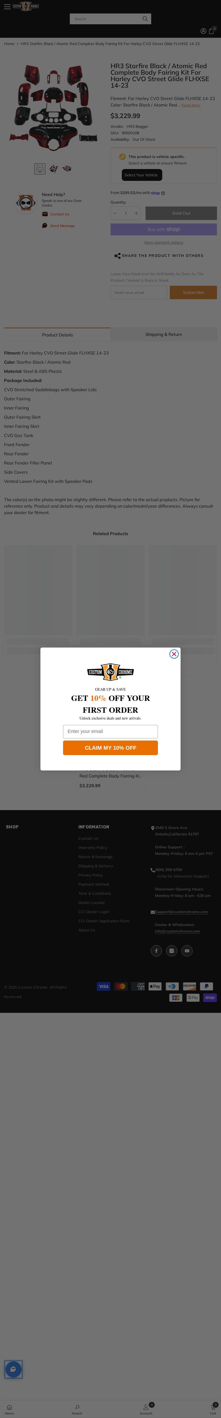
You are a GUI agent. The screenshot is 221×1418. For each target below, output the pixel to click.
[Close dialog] (174, 654)
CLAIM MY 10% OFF (110, 748)
